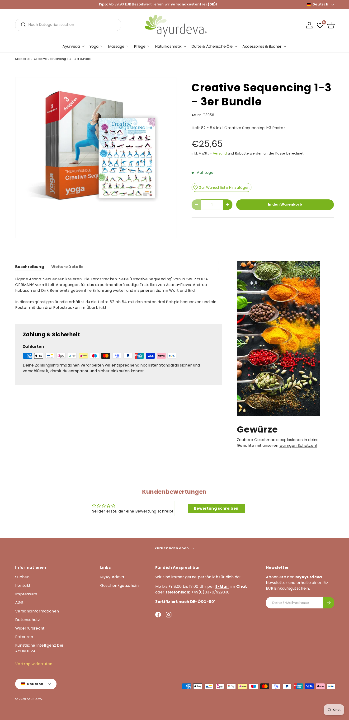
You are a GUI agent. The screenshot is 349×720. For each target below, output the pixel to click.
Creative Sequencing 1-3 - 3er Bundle (62, 58)
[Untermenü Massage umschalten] (127, 46)
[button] (331, 25)
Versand (220, 153)
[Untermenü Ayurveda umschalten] (83, 46)
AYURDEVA (34, 699)
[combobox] (68, 24)
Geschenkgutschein (119, 585)
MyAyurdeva (112, 577)
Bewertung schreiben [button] (216, 508)
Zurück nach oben (172, 548)
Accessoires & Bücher (262, 46)
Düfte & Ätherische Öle (212, 46)
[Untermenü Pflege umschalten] (148, 46)
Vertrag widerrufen (33, 664)
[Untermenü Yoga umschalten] (101, 46)
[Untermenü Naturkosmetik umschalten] (185, 46)
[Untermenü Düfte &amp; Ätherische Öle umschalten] (236, 46)
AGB (19, 602)
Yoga (94, 46)
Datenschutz (27, 619)
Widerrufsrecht (30, 628)
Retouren (24, 637)
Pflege (139, 46)
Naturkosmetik (168, 46)
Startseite (22, 58)
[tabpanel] (118, 296)
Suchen (22, 577)
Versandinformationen (37, 611)
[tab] (29, 267)
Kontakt (23, 585)
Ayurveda (71, 46)
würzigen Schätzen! (298, 445)
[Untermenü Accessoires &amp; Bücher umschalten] (285, 46)
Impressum (26, 594)
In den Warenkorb (285, 204)
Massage (116, 46)
